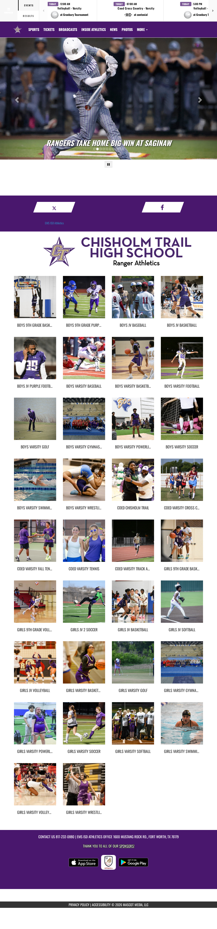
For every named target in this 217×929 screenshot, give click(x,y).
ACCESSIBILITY (101, 904)
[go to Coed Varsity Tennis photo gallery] (84, 544)
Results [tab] (28, 16)
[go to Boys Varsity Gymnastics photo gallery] (84, 422)
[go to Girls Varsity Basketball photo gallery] (84, 665)
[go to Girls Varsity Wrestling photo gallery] (84, 787)
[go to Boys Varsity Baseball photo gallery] (84, 361)
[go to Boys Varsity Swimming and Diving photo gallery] (35, 483)
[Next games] (213, 10)
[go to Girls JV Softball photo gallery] (182, 605)
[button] (69, 10)
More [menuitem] (141, 29)
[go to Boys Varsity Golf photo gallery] (35, 422)
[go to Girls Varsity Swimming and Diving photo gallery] (182, 726)
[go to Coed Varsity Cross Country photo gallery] (182, 483)
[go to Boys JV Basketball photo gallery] (182, 300)
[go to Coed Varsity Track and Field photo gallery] (133, 544)
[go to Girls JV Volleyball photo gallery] (35, 665)
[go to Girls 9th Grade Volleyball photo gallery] (35, 605)
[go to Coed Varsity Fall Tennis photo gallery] (35, 544)
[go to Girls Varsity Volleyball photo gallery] (35, 787)
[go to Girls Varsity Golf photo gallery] (133, 665)
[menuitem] (49, 29)
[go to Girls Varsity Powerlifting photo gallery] (35, 726)
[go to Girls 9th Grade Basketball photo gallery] (182, 544)
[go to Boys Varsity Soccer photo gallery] (182, 422)
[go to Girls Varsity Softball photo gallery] (133, 726)
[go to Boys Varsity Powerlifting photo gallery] (133, 422)
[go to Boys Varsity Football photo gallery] (182, 361)
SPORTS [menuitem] (33, 29)
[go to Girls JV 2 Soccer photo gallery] (84, 605)
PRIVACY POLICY (79, 904)
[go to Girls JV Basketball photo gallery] (133, 605)
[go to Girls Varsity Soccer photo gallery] (84, 726)
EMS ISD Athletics (54, 223)
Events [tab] (29, 5)
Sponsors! (126, 846)
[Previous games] (43, 10)
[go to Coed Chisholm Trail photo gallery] (133, 483)
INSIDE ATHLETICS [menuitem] (93, 29)
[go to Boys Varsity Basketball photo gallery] (133, 361)
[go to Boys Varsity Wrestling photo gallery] (84, 483)
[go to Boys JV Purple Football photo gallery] (35, 361)
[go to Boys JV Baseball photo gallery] (133, 300)
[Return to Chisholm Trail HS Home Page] (17, 27)
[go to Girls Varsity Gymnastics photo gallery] (182, 665)
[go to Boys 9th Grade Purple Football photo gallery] (84, 300)
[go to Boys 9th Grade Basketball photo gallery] (35, 300)
